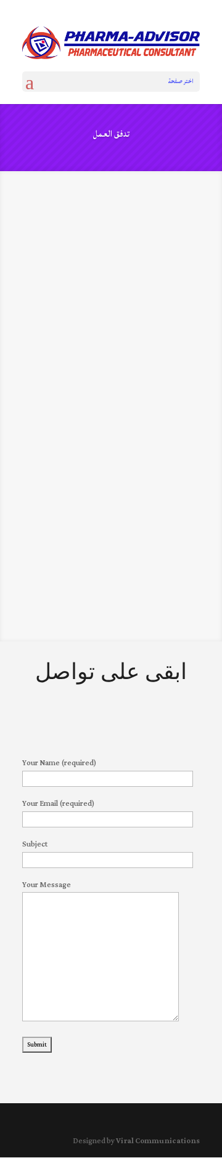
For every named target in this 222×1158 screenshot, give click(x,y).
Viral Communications (158, 1141)
